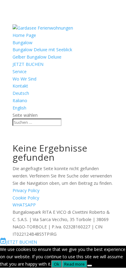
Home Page (24, 35)
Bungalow (22, 42)
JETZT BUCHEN (28, 64)
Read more (74, 264)
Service (20, 71)
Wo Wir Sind (24, 79)
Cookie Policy (26, 198)
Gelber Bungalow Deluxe (37, 57)
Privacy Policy (26, 190)
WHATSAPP (24, 205)
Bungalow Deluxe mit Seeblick (42, 49)
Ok (56, 264)
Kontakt (20, 86)
